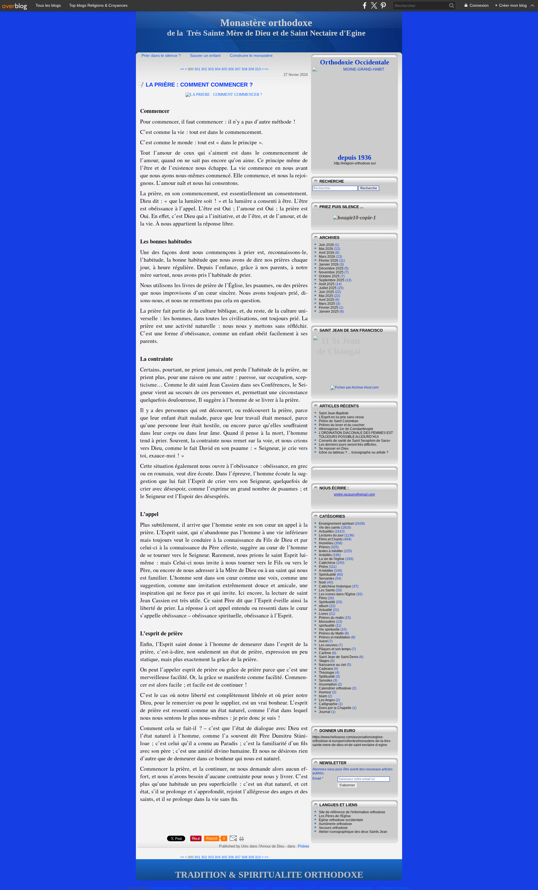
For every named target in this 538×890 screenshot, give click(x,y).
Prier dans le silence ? (161, 55)
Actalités (325, 555)
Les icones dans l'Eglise (337, 594)
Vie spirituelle (329, 629)
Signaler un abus (285, 888)
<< (182, 69)
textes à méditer (331, 551)
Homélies (326, 543)
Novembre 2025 (331, 272)
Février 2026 (329, 260)
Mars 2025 (327, 304)
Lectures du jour (331, 535)
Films (323, 598)
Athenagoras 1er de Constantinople (346, 429)
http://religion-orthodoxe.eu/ (355, 163)
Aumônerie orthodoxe (335, 824)
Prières (303, 846)
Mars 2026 (327, 257)
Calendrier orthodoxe (335, 688)
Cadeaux (326, 669)
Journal (324, 712)
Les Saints (327, 590)
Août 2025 (327, 284)
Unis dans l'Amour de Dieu (170, 888)
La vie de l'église (331, 559)
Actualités (326, 531)
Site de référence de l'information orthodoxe (352, 812)
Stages (324, 661)
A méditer (326, 571)
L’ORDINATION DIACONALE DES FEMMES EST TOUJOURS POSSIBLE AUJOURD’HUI (356, 435)
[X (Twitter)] (373, 5)
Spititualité (327, 676)
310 (258, 69)
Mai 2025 (326, 296)
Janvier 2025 (329, 311)
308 (244, 69)
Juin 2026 (327, 245)
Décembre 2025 (331, 268)
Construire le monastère (251, 55)
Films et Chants (330, 539)
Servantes (326, 578)
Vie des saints (329, 527)
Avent (323, 641)
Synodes (325, 680)
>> (266, 69)
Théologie (326, 673)
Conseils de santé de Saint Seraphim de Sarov (354, 441)
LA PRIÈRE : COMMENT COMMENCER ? (199, 85)
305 (224, 69)
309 (251, 69)
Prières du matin (331, 618)
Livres (323, 614)
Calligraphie (328, 704)
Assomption (328, 684)
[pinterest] (383, 5)
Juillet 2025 (328, 288)
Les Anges (327, 700)
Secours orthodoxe (333, 828)
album (323, 606)
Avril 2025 (327, 300)
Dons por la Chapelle (335, 708)
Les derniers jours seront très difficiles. (348, 445)
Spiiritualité (327, 575)
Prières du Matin (331, 633)
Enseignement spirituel (336, 524)
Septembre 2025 (332, 280)
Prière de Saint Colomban (338, 421)
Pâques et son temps (335, 649)
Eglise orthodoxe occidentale (341, 820)
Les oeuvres (328, 645)
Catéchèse (327, 563)
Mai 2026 (326, 249)
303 (211, 69)
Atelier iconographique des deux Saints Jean (353, 832)
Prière (323, 567)
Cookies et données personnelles (346, 888)
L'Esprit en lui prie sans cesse (341, 417)
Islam (323, 696)
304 (218, 69)
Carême (325, 653)
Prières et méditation (334, 637)
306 (231, 69)
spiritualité (327, 626)
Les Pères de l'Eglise (335, 816)
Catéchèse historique (335, 586)
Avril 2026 (327, 253)
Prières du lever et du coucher (342, 425)
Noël (322, 582)
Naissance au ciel (332, 665)
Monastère (327, 622)
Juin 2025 (327, 292)
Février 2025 (329, 308)
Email (316, 778)
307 (238, 69)
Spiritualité (327, 602)
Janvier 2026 (329, 264)
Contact (260, 888)
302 (204, 69)
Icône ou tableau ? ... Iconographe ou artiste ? (353, 452)
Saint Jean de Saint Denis (338, 657)
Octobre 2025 (329, 276)
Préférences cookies (393, 888)
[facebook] (364, 5)
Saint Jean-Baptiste (334, 413)
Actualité (325, 610)
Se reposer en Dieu (334, 448)
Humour (325, 692)
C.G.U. (310, 888)
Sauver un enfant (205, 55)
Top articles (240, 888)
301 (197, 69)
